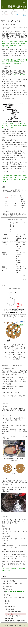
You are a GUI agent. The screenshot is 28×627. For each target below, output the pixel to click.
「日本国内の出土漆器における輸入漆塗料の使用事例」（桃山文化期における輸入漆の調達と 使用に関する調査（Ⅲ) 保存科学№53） (14, 178)
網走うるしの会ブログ (20, 75)
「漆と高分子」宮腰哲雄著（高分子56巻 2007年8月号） (14, 569)
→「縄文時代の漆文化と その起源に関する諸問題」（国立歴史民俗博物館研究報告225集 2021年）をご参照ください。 (14, 62)
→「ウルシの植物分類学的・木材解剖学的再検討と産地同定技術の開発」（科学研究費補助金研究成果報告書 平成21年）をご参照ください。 (14, 44)
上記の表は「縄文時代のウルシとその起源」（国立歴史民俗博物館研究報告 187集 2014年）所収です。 (15, 125)
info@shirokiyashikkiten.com (15, 592)
